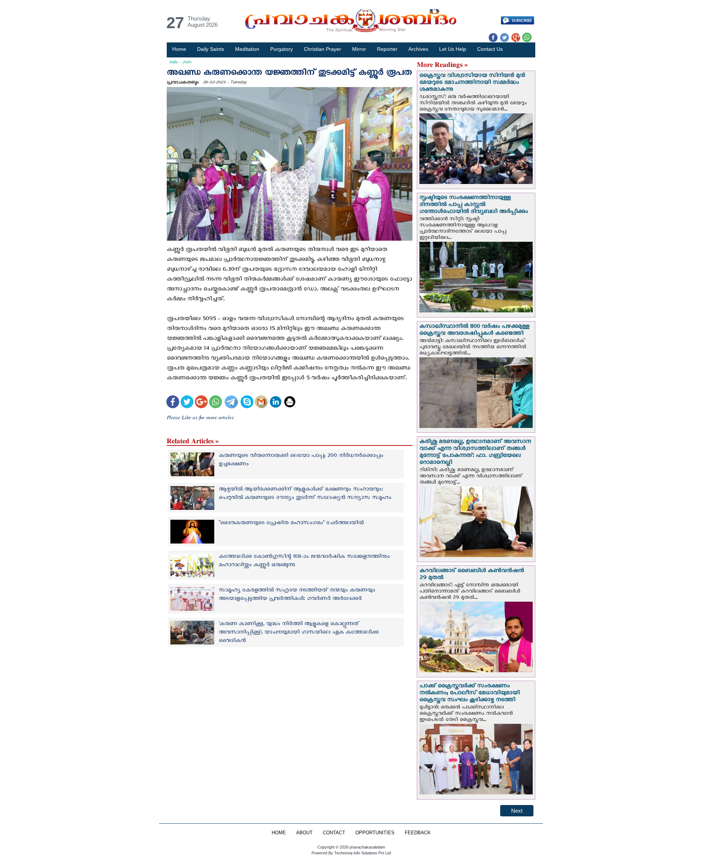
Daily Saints (210, 49)
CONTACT (334, 832)
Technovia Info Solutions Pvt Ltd (362, 853)
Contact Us (490, 49)
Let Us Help (452, 49)
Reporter (387, 49)
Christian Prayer (322, 49)
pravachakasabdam (367, 847)
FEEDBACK (418, 832)
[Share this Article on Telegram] (231, 402)
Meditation (247, 49)
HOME (279, 832)
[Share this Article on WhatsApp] (215, 402)
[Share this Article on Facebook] (172, 402)
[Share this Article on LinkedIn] (275, 402)
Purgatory (281, 49)
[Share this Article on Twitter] (187, 402)
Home (179, 49)
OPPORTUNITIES (375, 832)
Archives (418, 49)
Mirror (359, 49)
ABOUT (304, 832)
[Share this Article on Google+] (201, 402)
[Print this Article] (289, 402)
